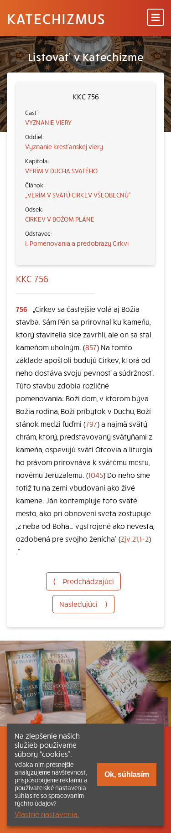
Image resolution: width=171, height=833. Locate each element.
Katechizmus (56, 18)
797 (91, 423)
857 (91, 347)
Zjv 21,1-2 (135, 538)
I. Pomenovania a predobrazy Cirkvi (77, 243)
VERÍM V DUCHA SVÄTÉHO (61, 170)
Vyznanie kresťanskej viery (64, 146)
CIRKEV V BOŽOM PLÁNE (59, 219)
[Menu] (155, 18)
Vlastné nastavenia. (47, 813)
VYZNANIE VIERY (48, 122)
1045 (95, 474)
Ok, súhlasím (126, 774)
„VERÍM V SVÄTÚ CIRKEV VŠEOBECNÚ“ (78, 195)
